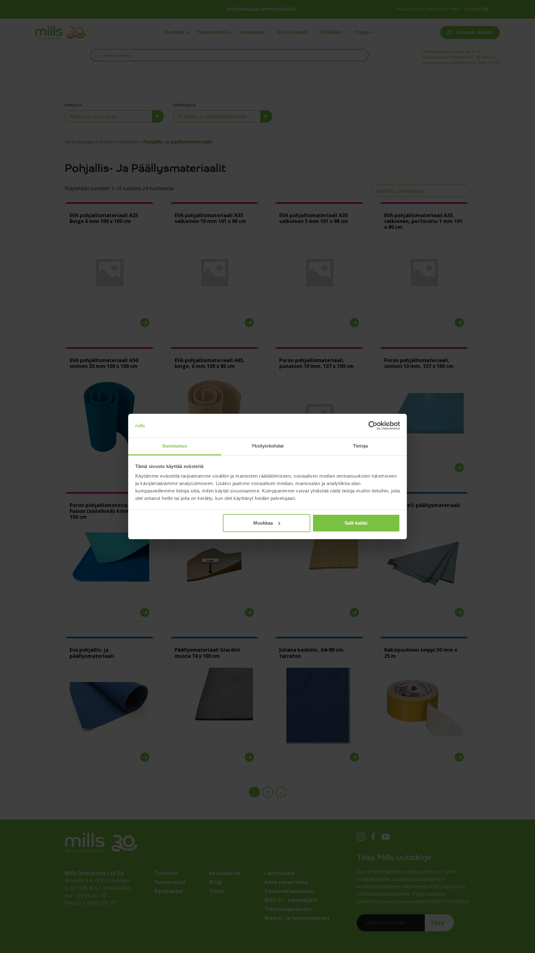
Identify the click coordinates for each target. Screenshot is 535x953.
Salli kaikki (356, 523)
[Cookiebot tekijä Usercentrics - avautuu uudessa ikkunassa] (373, 425)
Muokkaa (263, 523)
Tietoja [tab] (360, 445)
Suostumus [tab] (174, 445)
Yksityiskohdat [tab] (267, 445)
